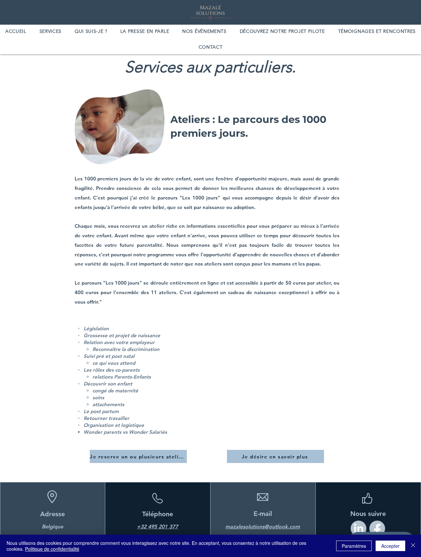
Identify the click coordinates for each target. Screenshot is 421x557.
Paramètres (354, 546)
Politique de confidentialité (52, 548)
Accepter (390, 546)
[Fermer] (413, 546)
